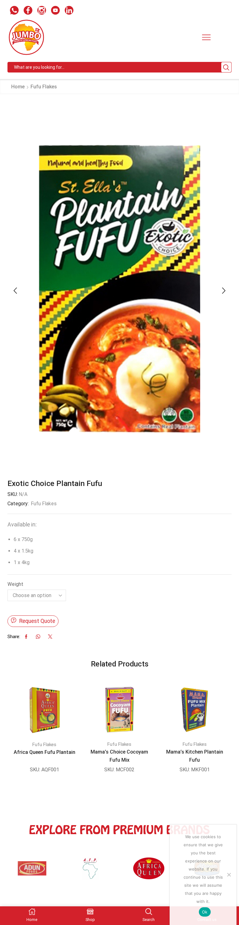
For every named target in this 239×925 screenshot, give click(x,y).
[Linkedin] (69, 11)
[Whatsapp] (14, 11)
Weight (15, 584)
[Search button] (226, 67)
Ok (205, 911)
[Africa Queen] (92, 871)
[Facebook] (28, 11)
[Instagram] (41, 11)
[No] (229, 874)
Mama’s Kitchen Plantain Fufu (194, 756)
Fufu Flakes (43, 87)
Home (18, 87)
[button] (15, 290)
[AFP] (34, 871)
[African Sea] (151, 871)
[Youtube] (55, 11)
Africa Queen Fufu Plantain (44, 752)
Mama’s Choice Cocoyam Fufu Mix (119, 756)
